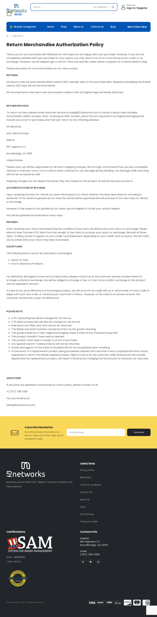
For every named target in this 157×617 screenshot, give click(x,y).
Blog (113, 26)
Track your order (89, 521)
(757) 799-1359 (90, 554)
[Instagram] (98, 562)
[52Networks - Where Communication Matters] (16, 8)
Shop (64, 26)
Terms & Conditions (90, 484)
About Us (85, 499)
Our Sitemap (87, 514)
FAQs (82, 506)
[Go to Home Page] (7, 36)
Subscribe (139, 432)
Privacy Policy (87, 470)
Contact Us (86, 492)
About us (78, 26)
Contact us (97, 26)
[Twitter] (91, 562)
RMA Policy (85, 477)
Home (50, 26)
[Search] (113, 7)
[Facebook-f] (83, 562)
